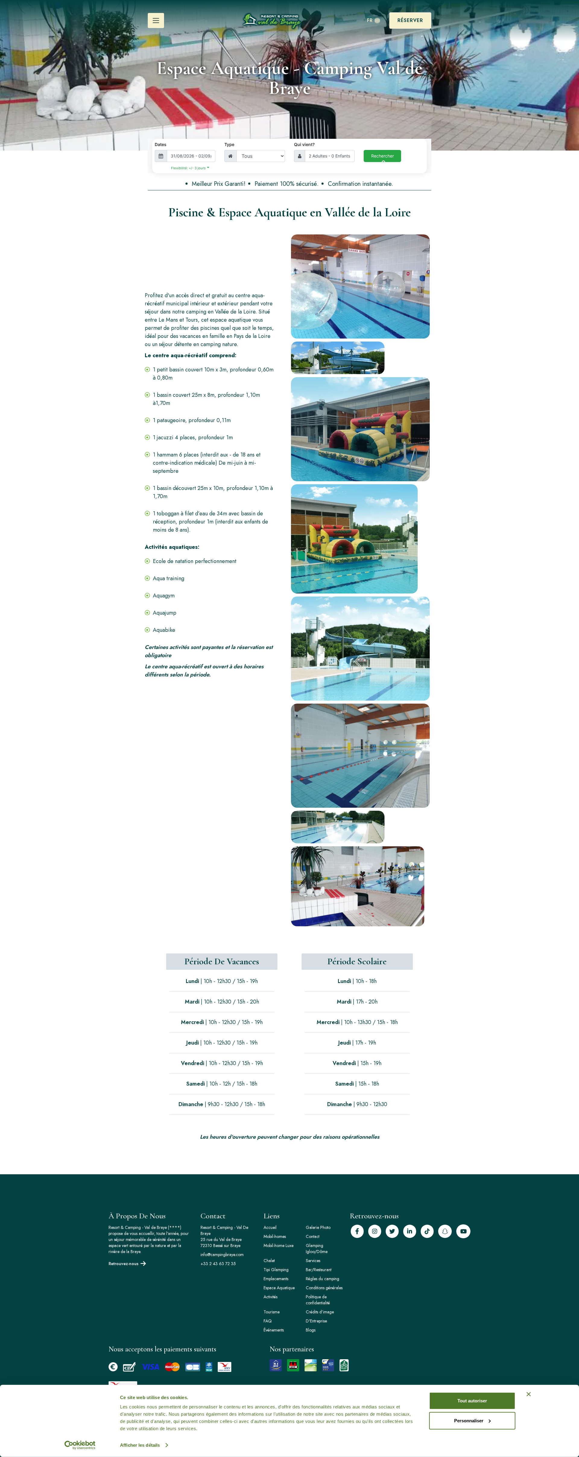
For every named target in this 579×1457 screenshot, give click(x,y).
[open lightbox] (360, 286)
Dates (160, 144)
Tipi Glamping (276, 1270)
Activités (270, 1297)
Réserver (410, 20)
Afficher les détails (140, 1445)
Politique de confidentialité (318, 1300)
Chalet (269, 1261)
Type (229, 144)
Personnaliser (468, 1420)
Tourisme (272, 1312)
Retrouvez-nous (123, 1264)
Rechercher (382, 155)
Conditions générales (324, 1288)
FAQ (268, 1321)
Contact (312, 1236)
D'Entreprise (316, 1321)
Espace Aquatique (279, 1288)
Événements (274, 1330)
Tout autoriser (472, 1400)
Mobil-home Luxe (278, 1245)
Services (313, 1261)
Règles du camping (322, 1279)
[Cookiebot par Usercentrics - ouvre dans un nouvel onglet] (80, 1445)
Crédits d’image (320, 1312)
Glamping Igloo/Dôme (316, 1248)
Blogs (310, 1330)
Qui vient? (304, 144)
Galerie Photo (318, 1227)
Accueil (270, 1227)
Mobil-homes (275, 1236)
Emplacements (276, 1279)
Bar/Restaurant (318, 1270)
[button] (156, 20)
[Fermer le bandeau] (529, 1394)
